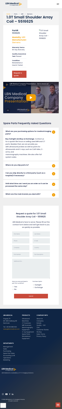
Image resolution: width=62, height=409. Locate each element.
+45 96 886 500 (11, 327)
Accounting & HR (9, 356)
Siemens (29, 14)
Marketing (6, 360)
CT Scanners (26, 323)
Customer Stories (43, 330)
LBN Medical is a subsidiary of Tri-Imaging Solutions (17, 373)
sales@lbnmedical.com (11, 329)
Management (8, 347)
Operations (7, 358)
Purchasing (7, 351)
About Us (40, 319)
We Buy (39, 332)
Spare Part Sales (9, 353)
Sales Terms (41, 334)
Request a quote (18, 74)
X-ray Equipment (28, 332)
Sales (5, 349)
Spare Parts (26, 334)
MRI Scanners (26, 325)
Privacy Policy (41, 336)
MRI (22, 14)
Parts (15, 14)
